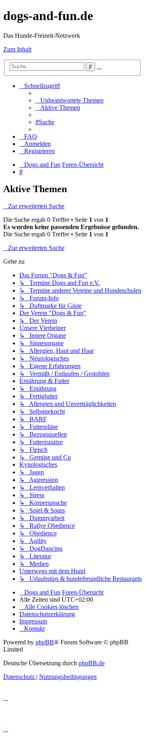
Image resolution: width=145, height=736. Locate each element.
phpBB (44, 642)
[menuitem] (69, 100)
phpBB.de (92, 663)
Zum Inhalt (17, 49)
